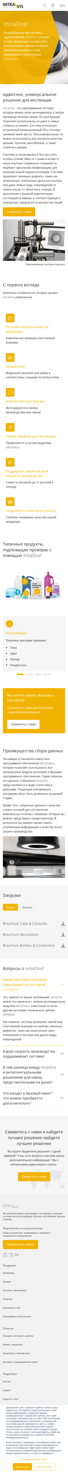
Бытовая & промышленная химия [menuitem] (20, 1361)
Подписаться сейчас (20, 1244)
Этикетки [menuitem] (7, 1298)
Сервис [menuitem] (7, 1390)
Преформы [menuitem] (9, 1272)
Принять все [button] (22, 1466)
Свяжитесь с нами (19, 211)
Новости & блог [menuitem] (10, 1398)
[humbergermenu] (62, 5)
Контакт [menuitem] (7, 1381)
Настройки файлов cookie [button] (34, 1459)
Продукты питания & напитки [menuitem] (18, 1335)
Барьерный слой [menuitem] (11, 1307)
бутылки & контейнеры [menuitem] (14, 1290)
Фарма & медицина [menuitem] (13, 1344)
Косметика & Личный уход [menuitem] (16, 1353)
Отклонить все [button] (44, 1466)
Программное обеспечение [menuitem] (17, 1316)
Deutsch (27, 907)
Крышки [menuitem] (7, 1281)
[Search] (45, 5)
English (10, 907)
